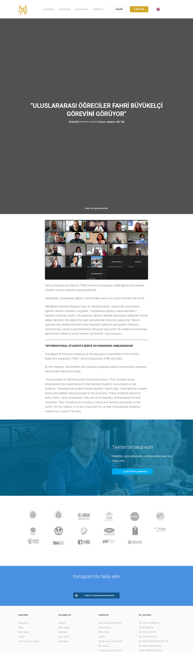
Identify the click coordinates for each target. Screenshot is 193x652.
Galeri (20, 627)
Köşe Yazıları (64, 627)
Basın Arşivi (63, 636)
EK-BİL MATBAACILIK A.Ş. (150, 650)
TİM (122, 121)
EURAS (102, 636)
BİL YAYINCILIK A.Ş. (148, 636)
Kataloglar (63, 641)
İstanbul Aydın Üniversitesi (111, 641)
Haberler (111, 121)
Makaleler (62, 632)
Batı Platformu (105, 627)
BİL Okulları (104, 646)
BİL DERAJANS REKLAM (150, 646)
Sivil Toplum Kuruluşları (28, 641)
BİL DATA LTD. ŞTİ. (147, 632)
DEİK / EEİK (104, 632)
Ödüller (21, 636)
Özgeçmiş (22, 623)
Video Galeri (23, 632)
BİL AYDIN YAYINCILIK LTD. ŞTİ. (153, 641)
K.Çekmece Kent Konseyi (110, 650)
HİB (118, 121)
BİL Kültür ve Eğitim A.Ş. (150, 623)
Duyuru (102, 121)
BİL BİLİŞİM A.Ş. (146, 627)
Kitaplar (61, 623)
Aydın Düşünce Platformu (110, 623)
